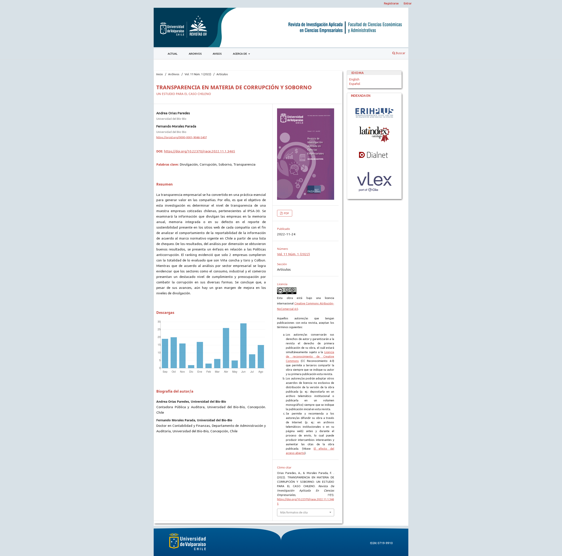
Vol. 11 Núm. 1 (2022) (198, 74)
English (354, 79)
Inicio (159, 74)
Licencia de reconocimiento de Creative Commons (310, 356)
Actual (172, 53)
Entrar (408, 3)
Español (354, 84)
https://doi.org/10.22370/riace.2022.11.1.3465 (199, 151)
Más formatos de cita (294, 512)
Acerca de (240, 53)
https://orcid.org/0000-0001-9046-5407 (181, 137)
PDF (286, 213)
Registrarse (391, 3)
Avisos (217, 53)
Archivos (195, 53)
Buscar (400, 53)
